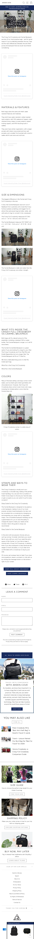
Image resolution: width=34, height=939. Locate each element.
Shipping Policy (17, 890)
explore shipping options (17, 827)
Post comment (17, 634)
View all (17, 722)
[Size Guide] (17, 774)
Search (17, 876)
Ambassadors (17, 881)
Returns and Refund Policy (17, 893)
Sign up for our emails (17, 866)
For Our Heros (17, 884)
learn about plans (17, 860)
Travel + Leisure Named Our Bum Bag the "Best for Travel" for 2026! (22, 741)
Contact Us (17, 902)
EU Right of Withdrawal (17, 896)
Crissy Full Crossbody (11, 37)
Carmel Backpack (26, 37)
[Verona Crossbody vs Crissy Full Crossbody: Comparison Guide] (6, 750)
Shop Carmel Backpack (17, 573)
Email (4, 605)
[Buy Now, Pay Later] (17, 840)
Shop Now (17, 709)
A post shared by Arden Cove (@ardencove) (17, 95)
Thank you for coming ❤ (16, 908)
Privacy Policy (9, 641)
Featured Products (13, 923)
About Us (17, 879)
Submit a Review (17, 873)
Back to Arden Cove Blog (18, 655)
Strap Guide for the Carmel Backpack (13, 529)
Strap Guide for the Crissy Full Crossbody (15, 503)
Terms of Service (20, 641)
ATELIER (13, 12)
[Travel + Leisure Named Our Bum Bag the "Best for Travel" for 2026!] (6, 739)
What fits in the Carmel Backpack (12, 369)
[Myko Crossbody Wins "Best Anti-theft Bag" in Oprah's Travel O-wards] (6, 729)
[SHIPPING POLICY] (17, 807)
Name (4, 596)
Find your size (17, 794)
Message (5, 614)
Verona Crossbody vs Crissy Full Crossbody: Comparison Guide (20, 751)
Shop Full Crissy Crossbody (17, 569)
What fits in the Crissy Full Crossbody (13, 365)
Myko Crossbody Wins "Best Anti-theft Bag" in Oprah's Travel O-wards (21, 730)
